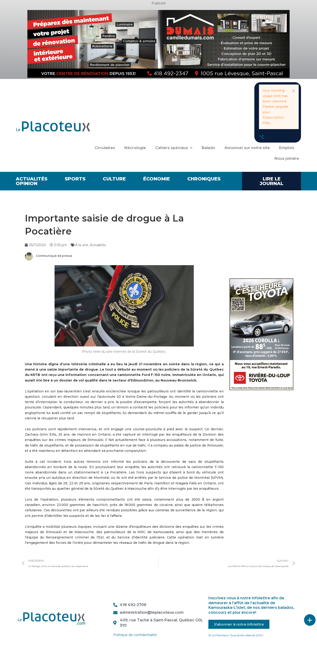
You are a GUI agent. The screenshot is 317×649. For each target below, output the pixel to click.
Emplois (286, 148)
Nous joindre (287, 158)
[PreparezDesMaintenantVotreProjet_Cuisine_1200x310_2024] (158, 44)
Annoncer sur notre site (247, 148)
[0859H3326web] (262, 334)
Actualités (31, 178)
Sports (75, 178)
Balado (208, 148)
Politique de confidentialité (135, 635)
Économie (156, 178)
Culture (114, 178)
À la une (81, 245)
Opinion (26, 183)
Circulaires (105, 148)
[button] (293, 90)
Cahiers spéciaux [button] (171, 148)
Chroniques (203, 178)
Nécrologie (135, 148)
